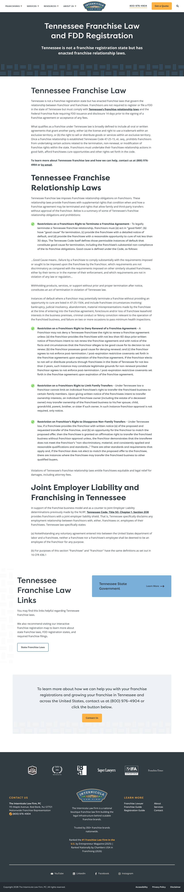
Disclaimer (175, 887)
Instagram (127, 873)
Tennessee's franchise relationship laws (114, 109)
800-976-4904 (138, 5)
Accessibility (142, 887)
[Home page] (94, 6)
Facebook (103, 873)
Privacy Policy (159, 887)
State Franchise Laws (33, 647)
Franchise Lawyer (133, 803)
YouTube (59, 873)
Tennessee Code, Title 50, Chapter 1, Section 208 (118, 512)
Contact (158, 810)
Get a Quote (162, 6)
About (157, 803)
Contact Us (92, 718)
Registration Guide (134, 810)
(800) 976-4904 (22, 813)
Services (158, 807)
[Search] (177, 6)
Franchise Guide (133, 807)
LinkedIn (81, 873)
